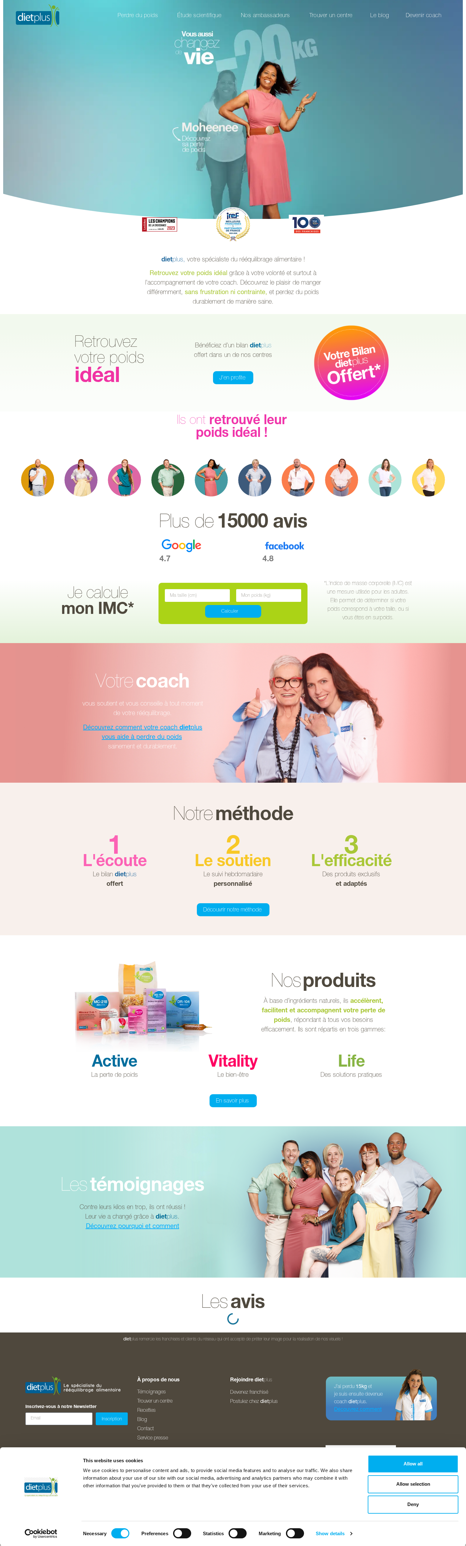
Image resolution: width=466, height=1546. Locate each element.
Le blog (379, 16)
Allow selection (413, 1484)
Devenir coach (424, 16)
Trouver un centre (331, 16)
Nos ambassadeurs (265, 16)
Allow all (413, 1463)
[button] (115, 862)
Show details (330, 1533)
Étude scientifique (199, 16)
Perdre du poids (138, 16)
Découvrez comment (358, 1409)
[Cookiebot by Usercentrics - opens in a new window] (41, 1533)
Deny (413, 1504)
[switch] (182, 1533)
